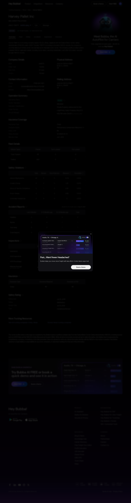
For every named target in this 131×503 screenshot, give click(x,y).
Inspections (48, 37)
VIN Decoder (79, 451)
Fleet (20, 37)
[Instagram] (24, 485)
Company (59, 4)
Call (36, 25)
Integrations (38, 4)
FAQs (77, 464)
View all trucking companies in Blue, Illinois (23, 322)
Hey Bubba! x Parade (108, 421)
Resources (49, 4)
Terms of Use (106, 491)
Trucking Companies (14, 10)
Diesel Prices (79, 454)
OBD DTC (78, 458)
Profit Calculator (81, 448)
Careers (103, 442)
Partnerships (105, 439)
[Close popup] (90, 233)
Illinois (24, 10)
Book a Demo (98, 4)
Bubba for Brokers (81, 415)
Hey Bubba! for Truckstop (110, 418)
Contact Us (105, 445)
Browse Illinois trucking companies (59, 322)
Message (46, 25)
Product (28, 4)
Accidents (37, 37)
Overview (12, 37)
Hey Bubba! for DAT (108, 412)
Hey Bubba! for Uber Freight (111, 415)
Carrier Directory (81, 442)
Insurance (58, 37)
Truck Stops (79, 461)
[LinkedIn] (14, 484)
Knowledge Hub (81, 439)
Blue (29, 10)
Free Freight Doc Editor (83, 445)
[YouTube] (19, 485)
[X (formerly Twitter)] (28, 485)
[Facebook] (9, 485)
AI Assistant (79, 412)
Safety (28, 37)
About (103, 436)
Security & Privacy (81, 418)
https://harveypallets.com (35, 90)
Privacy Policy (118, 491)
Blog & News (79, 436)
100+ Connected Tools (109, 424)
